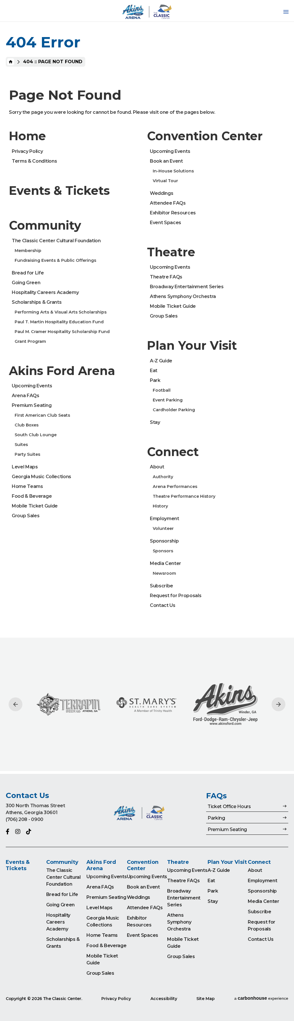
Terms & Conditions (34, 161)
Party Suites (27, 454)
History (160, 506)
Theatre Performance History (184, 496)
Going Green (26, 282)
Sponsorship (164, 541)
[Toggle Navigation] (286, 12)
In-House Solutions (173, 171)
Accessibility (163, 998)
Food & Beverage (32, 496)
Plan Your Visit (192, 345)
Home (10, 61)
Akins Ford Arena (62, 371)
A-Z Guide (161, 361)
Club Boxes (26, 425)
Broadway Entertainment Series (187, 286)
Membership (28, 250)
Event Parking (168, 400)
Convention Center (205, 136)
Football (162, 390)
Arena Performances (175, 486)
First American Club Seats (42, 415)
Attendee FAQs (168, 203)
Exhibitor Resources (173, 213)
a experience (261, 998)
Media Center (165, 563)
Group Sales (25, 515)
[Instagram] (17, 832)
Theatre (171, 252)
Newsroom (164, 573)
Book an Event (166, 161)
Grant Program (30, 341)
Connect (173, 452)
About (157, 467)
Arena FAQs (25, 395)
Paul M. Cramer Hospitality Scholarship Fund (62, 331)
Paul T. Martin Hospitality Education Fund (59, 321)
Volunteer (163, 528)
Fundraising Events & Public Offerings (55, 260)
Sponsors (163, 550)
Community (45, 225)
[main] (147, 387)
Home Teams (27, 486)
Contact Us (162, 605)
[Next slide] (278, 704)
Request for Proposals (175, 595)
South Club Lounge (36, 434)
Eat (153, 370)
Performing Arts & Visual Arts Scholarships (61, 312)
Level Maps (25, 467)
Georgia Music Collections (41, 476)
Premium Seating (31, 405)
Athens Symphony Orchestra (183, 296)
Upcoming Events (32, 386)
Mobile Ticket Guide (35, 506)
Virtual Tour (165, 180)
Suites (21, 444)
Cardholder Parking (174, 409)
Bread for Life (28, 273)
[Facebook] (7, 832)
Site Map (205, 998)
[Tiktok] (28, 832)
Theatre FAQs (166, 277)
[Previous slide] (15, 704)
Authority (163, 476)
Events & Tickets (59, 190)
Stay (155, 422)
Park (155, 380)
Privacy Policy (27, 151)
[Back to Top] (284, 1002)
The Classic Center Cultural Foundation (56, 240)
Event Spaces (165, 222)
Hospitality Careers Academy (45, 292)
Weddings (161, 193)
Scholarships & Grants (36, 302)
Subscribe (161, 586)
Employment (164, 518)
